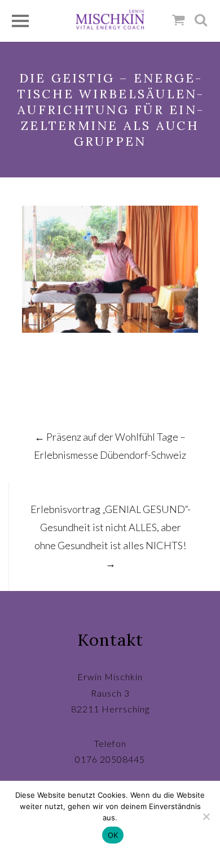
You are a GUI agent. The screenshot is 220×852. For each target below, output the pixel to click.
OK (113, 835)
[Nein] (206, 816)
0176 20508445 (110, 759)
